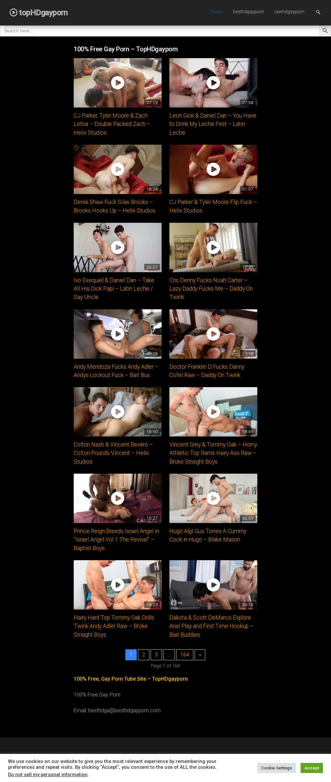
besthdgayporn (248, 12)
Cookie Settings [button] (276, 768)
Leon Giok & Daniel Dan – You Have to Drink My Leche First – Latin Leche (212, 124)
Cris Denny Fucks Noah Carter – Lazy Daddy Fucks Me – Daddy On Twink (211, 289)
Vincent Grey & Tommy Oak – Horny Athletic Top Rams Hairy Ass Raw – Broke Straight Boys (213, 453)
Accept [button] (311, 768)
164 (184, 655)
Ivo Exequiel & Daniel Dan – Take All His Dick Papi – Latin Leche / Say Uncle (114, 289)
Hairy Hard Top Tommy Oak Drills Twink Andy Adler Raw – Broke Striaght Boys (114, 626)
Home (216, 12)
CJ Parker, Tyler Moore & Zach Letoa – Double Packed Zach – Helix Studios (112, 124)
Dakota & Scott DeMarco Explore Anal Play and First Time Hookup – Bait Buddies (211, 626)
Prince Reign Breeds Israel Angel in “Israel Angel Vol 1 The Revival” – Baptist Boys (116, 539)
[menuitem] (216, 12)
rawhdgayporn (289, 12)
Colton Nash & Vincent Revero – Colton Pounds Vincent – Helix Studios (113, 453)
